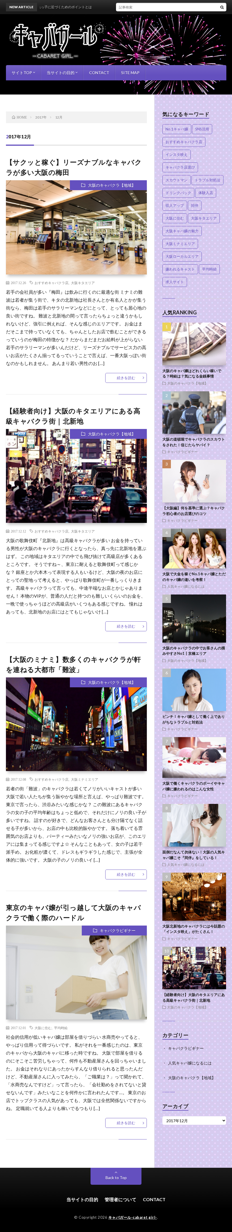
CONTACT (99, 72)
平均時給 (61, 1027)
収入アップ (175, 205)
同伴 (194, 205)
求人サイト (175, 282)
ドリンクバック (178, 192)
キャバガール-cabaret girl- (132, 1217)
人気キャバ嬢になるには (186, 586)
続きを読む (126, 377)
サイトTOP (22, 72)
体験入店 (205, 192)
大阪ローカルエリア (182, 256)
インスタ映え (177, 154)
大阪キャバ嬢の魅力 (182, 231)
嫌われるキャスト (180, 269)
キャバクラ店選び (180, 167)
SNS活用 (202, 129)
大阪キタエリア (83, 282)
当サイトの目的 (60, 72)
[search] (222, 7)
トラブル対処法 (207, 180)
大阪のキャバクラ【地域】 (112, 185)
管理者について (120, 1199)
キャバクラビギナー (118, 930)
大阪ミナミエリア (84, 779)
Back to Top (116, 1177)
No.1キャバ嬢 (177, 129)
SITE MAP (130, 72)
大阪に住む (43, 1027)
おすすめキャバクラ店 (51, 282)
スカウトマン (177, 180)
